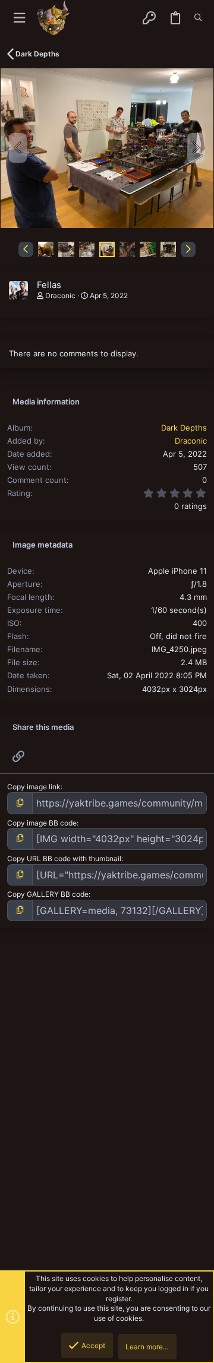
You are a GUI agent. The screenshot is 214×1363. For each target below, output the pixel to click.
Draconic (60, 295)
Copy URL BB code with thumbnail (64, 858)
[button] (19, 18)
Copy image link (34, 786)
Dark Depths (184, 427)
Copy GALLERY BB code (48, 894)
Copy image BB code (42, 822)
